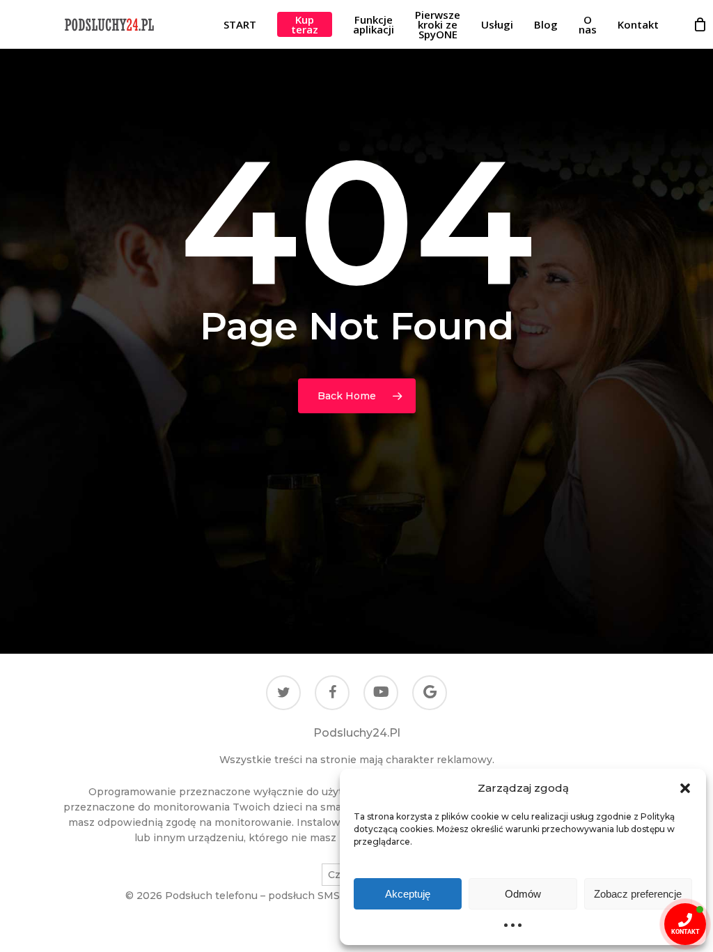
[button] (685, 788)
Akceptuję (407, 894)
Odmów (523, 894)
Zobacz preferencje (638, 894)
